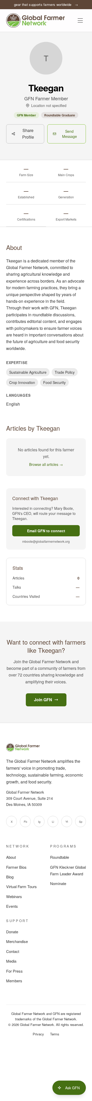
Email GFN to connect (46, 530)
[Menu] (80, 20)
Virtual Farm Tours (21, 886)
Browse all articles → (46, 464)
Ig (39, 821)
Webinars (14, 896)
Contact (12, 951)
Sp (80, 821)
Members (14, 980)
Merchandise (17, 941)
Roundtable (59, 857)
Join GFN (43, 700)
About (11, 857)
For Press (14, 971)
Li (53, 821)
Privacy (38, 1034)
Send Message (69, 134)
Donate (12, 931)
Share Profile (28, 133)
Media (11, 961)
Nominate (58, 883)
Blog (10, 876)
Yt (66, 821)
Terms (54, 1034)
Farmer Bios (16, 867)
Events (12, 906)
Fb (25, 821)
